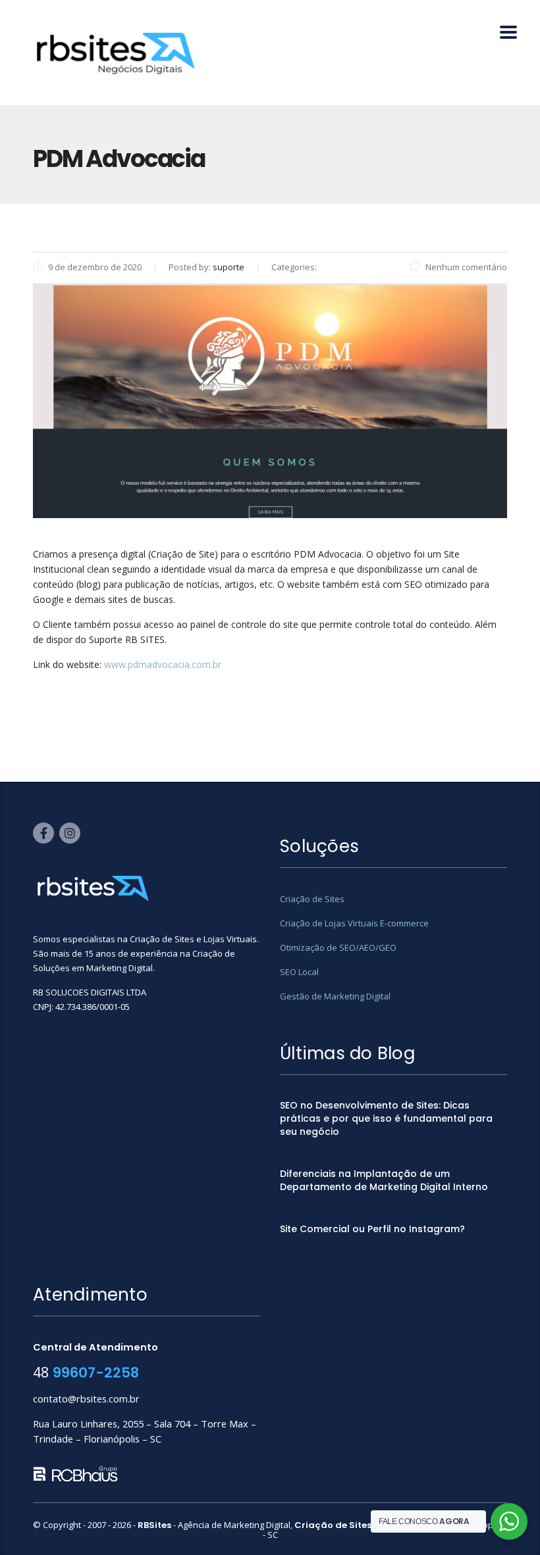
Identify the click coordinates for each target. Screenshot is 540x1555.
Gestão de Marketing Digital (335, 996)
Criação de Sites (312, 899)
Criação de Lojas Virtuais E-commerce (354, 923)
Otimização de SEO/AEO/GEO (338, 947)
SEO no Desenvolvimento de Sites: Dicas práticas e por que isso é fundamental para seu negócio (386, 1118)
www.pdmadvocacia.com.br (162, 664)
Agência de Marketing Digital (234, 1525)
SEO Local (299, 972)
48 (86, 1371)
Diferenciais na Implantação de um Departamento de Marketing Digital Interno (384, 1180)
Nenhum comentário (466, 267)
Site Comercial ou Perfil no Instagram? (372, 1228)
